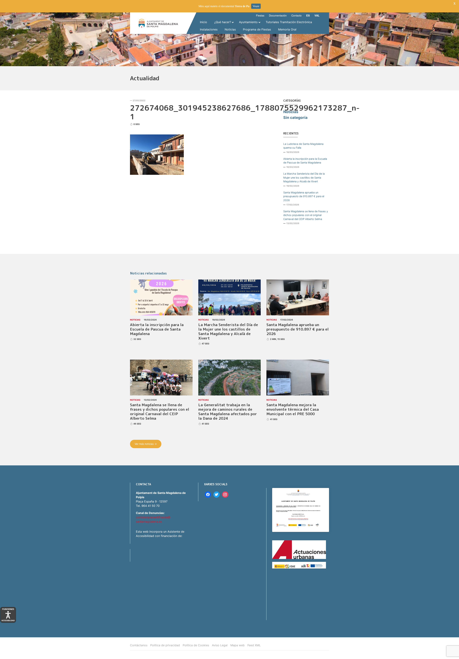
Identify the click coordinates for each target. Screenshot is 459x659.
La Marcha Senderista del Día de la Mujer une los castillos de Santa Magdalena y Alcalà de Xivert (304, 177)
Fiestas (260, 15)
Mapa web (237, 645)
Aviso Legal (220, 645)
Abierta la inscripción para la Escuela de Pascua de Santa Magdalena (305, 160)
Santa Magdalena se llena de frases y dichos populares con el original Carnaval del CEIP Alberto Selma (305, 215)
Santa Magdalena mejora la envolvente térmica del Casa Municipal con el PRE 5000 (292, 409)
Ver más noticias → (146, 443)
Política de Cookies (196, 645)
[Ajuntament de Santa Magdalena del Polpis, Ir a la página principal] (158, 23)
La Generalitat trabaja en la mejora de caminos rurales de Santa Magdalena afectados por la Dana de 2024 (227, 411)
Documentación (278, 15)
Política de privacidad (165, 645)
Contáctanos (138, 645)
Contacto (296, 15)
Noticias (290, 112)
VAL (317, 15)
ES (308, 15)
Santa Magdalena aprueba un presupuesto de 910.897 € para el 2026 (303, 196)
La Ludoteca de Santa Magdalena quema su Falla (303, 145)
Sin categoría (295, 117)
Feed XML (254, 645)
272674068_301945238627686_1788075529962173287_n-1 (245, 112)
